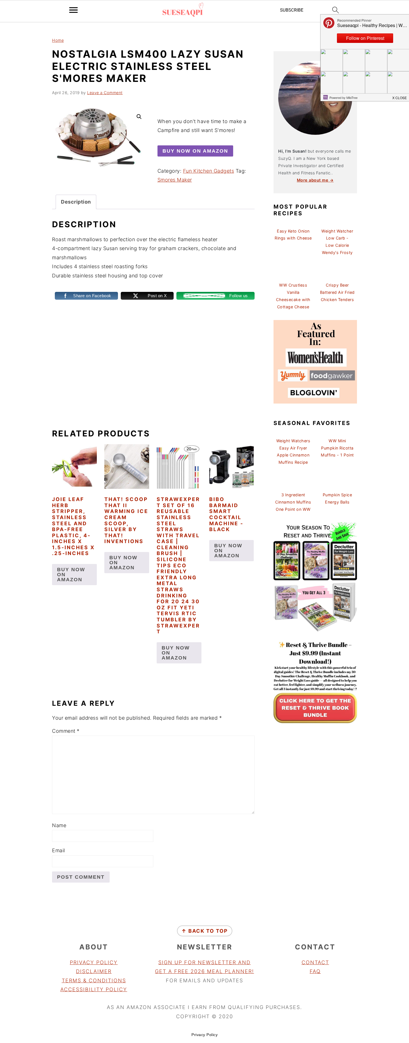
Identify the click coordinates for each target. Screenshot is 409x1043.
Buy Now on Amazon (195, 151)
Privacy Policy (94, 962)
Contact (315, 962)
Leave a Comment (105, 92)
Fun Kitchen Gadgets (208, 171)
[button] (139, 117)
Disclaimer (94, 971)
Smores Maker (174, 180)
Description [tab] (76, 202)
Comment (66, 731)
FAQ (315, 971)
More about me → (315, 180)
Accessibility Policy (93, 989)
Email (58, 850)
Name (59, 825)
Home (58, 40)
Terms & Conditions (94, 980)
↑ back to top (204, 931)
